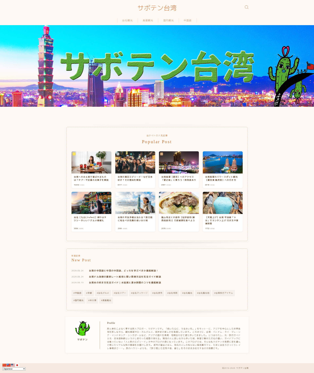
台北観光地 (204, 293)
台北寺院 (173, 293)
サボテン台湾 (157, 8)
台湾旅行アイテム (224, 293)
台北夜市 (158, 293)
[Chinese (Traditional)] (9, 365)
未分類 (93, 300)
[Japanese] (17, 365)
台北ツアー (120, 293)
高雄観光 (148, 20)
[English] (13, 365)
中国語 (188, 20)
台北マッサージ (140, 293)
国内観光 (168, 20)
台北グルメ (103, 293)
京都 (90, 293)
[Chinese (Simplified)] (4, 365)
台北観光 (127, 20)
